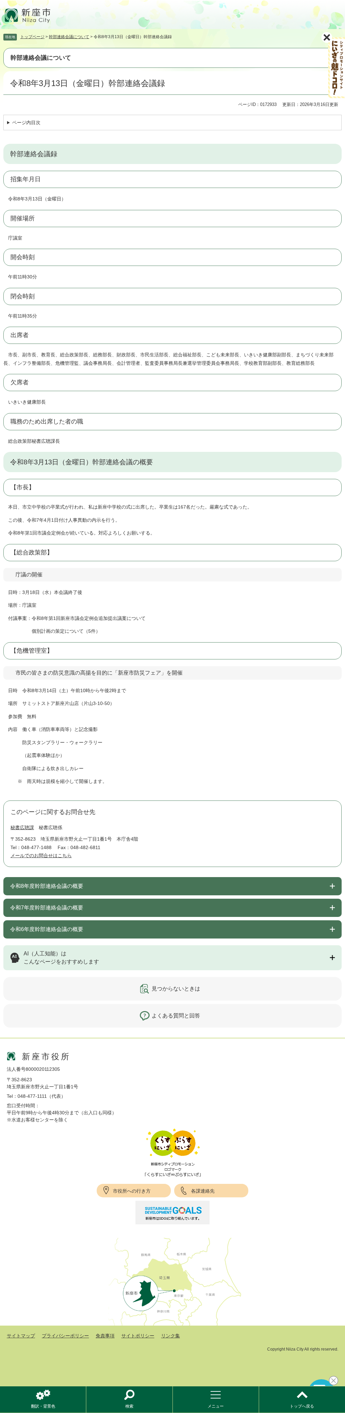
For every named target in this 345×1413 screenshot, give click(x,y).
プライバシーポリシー (65, 1335)
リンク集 (170, 1335)
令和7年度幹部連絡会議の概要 (46, 908)
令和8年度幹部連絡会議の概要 (46, 886)
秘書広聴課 (22, 827)
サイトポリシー (137, 1335)
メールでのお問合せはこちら (41, 855)
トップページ (32, 36)
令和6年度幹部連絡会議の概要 (46, 929)
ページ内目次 (26, 122)
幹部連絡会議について (69, 36)
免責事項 (105, 1335)
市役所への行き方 (132, 1191)
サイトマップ (21, 1335)
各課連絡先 (203, 1191)
